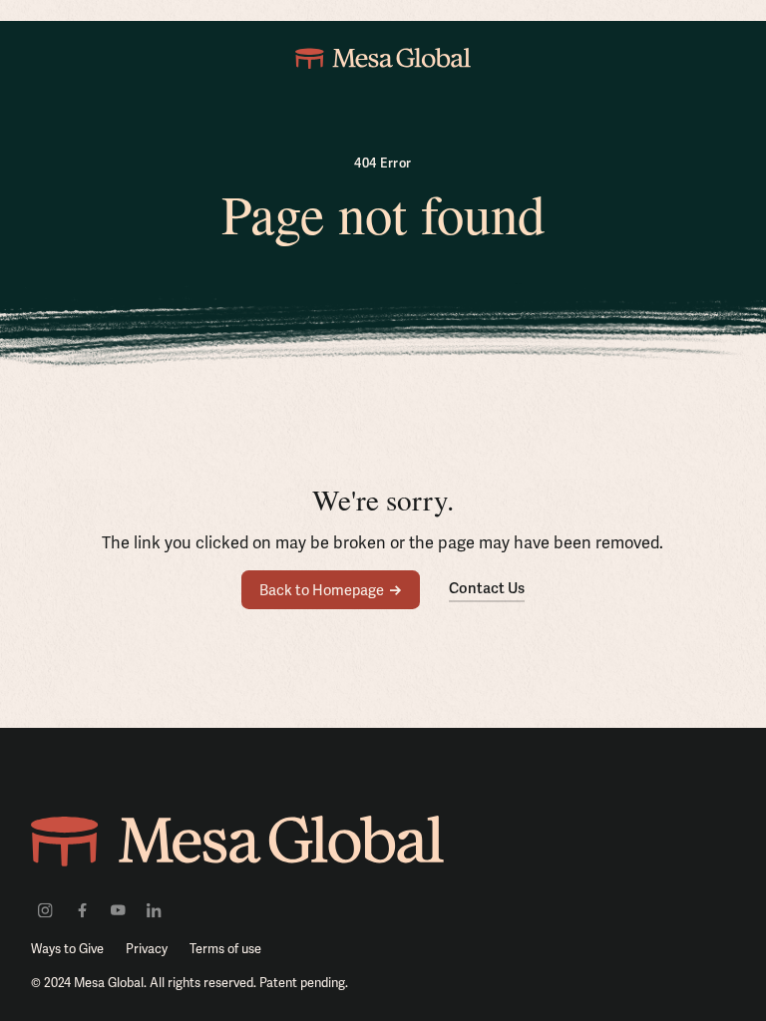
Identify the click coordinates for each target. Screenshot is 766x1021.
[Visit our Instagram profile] (45, 909)
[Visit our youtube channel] (118, 909)
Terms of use (225, 948)
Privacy (147, 948)
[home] (382, 57)
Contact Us (487, 587)
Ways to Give (67, 948)
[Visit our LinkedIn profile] (154, 909)
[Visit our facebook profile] (81, 909)
